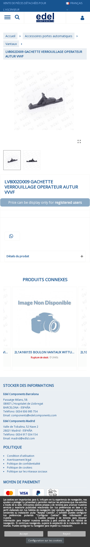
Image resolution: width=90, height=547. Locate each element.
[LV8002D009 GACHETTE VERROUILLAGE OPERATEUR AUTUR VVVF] (79, 141)
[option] (44, 328)
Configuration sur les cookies (45, 540)
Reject (66, 533)
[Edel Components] (45, 17)
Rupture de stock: (40, 357)
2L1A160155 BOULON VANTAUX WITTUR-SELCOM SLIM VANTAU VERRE (44, 352)
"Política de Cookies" (24, 517)
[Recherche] (17, 17)
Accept (24, 533)
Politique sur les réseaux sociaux (27, 471)
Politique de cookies (19, 467)
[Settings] (82, 17)
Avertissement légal (19, 460)
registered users (68, 202)
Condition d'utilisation (20, 456)
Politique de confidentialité (23, 463)
